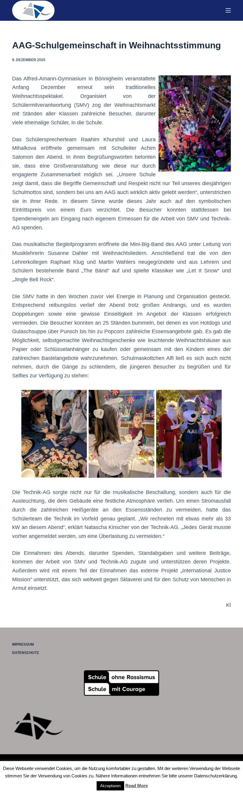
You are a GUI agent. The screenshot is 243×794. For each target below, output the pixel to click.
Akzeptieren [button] (110, 786)
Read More (136, 785)
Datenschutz (25, 653)
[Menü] (228, 10)
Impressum (23, 644)
